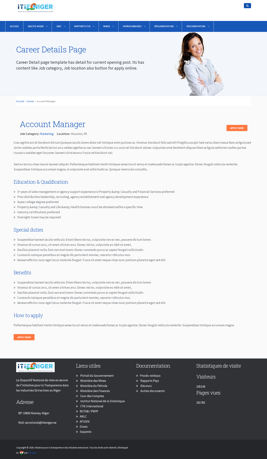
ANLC (83, 416)
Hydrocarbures (132, 26)
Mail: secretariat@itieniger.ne (37, 423)
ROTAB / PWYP (89, 411)
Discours (146, 386)
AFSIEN (85, 421)
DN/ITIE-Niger (36, 26)
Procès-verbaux (150, 376)
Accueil (14, 26)
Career (30, 101)
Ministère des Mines (93, 381)
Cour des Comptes (92, 396)
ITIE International (91, 406)
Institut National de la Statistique (102, 401)
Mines (107, 26)
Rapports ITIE (82, 26)
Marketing (47, 134)
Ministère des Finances (95, 391)
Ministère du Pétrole (93, 386)
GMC (59, 26)
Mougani (32, 452)
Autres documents (152, 391)
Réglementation (164, 26)
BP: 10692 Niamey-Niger (33, 413)
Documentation (196, 26)
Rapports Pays (149, 381)
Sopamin (85, 432)
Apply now (24, 337)
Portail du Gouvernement (97, 376)
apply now (237, 128)
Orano (84, 427)
